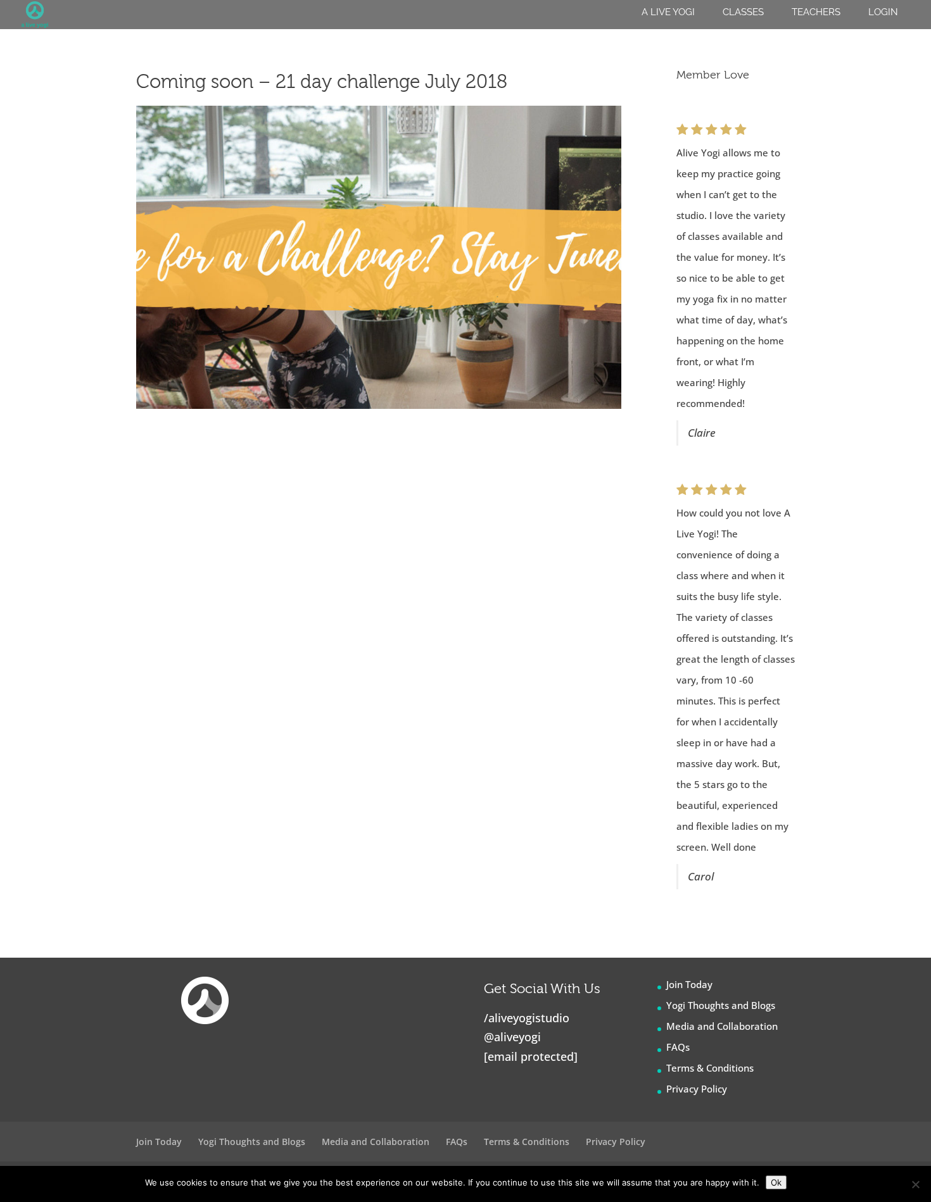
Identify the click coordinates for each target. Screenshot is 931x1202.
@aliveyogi (512, 1036)
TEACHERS (816, 12)
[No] (915, 1184)
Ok (776, 1182)
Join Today (689, 984)
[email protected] (531, 1056)
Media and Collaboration (722, 1026)
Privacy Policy (696, 1088)
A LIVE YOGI (668, 12)
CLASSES (743, 12)
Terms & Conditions (710, 1067)
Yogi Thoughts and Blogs (720, 1005)
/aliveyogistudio (526, 1017)
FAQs (678, 1047)
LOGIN (883, 12)
